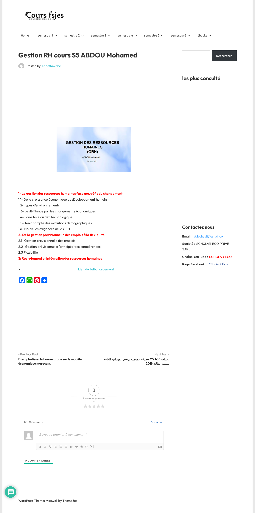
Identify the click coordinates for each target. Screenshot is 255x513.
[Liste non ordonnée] (66, 447)
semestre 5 (152, 35)
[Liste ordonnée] (60, 447)
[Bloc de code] (76, 447)
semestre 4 (125, 35)
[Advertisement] (94, 99)
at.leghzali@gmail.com (209, 236)
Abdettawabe (51, 66)
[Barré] (55, 447)
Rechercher (224, 56)
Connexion (156, 422)
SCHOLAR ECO (220, 257)
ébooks (202, 35)
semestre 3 (98, 35)
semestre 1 (45, 35)
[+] (92, 446)
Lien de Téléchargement (96, 269)
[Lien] (81, 447)
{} (86, 446)
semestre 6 (178, 35)
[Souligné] (50, 447)
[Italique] (45, 447)
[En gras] (40, 447)
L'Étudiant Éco (218, 264)
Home (25, 35)
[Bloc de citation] (71, 447)
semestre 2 (72, 35)
